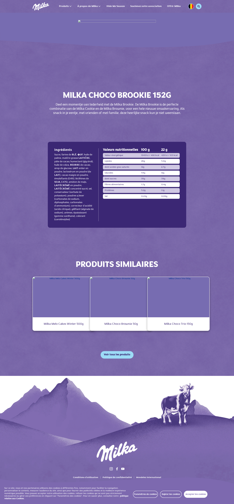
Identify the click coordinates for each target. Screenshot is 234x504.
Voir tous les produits (117, 354)
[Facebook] (117, 468)
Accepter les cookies (196, 494)
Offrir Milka (174, 6)
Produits (64, 6)
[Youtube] (122, 468)
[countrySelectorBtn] (191, 6)
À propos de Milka (87, 6)
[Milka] (40, 6)
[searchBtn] (199, 6)
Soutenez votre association (146, 6)
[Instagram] (111, 468)
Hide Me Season (115, 6)
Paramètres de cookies (145, 494)
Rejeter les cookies (171, 494)
